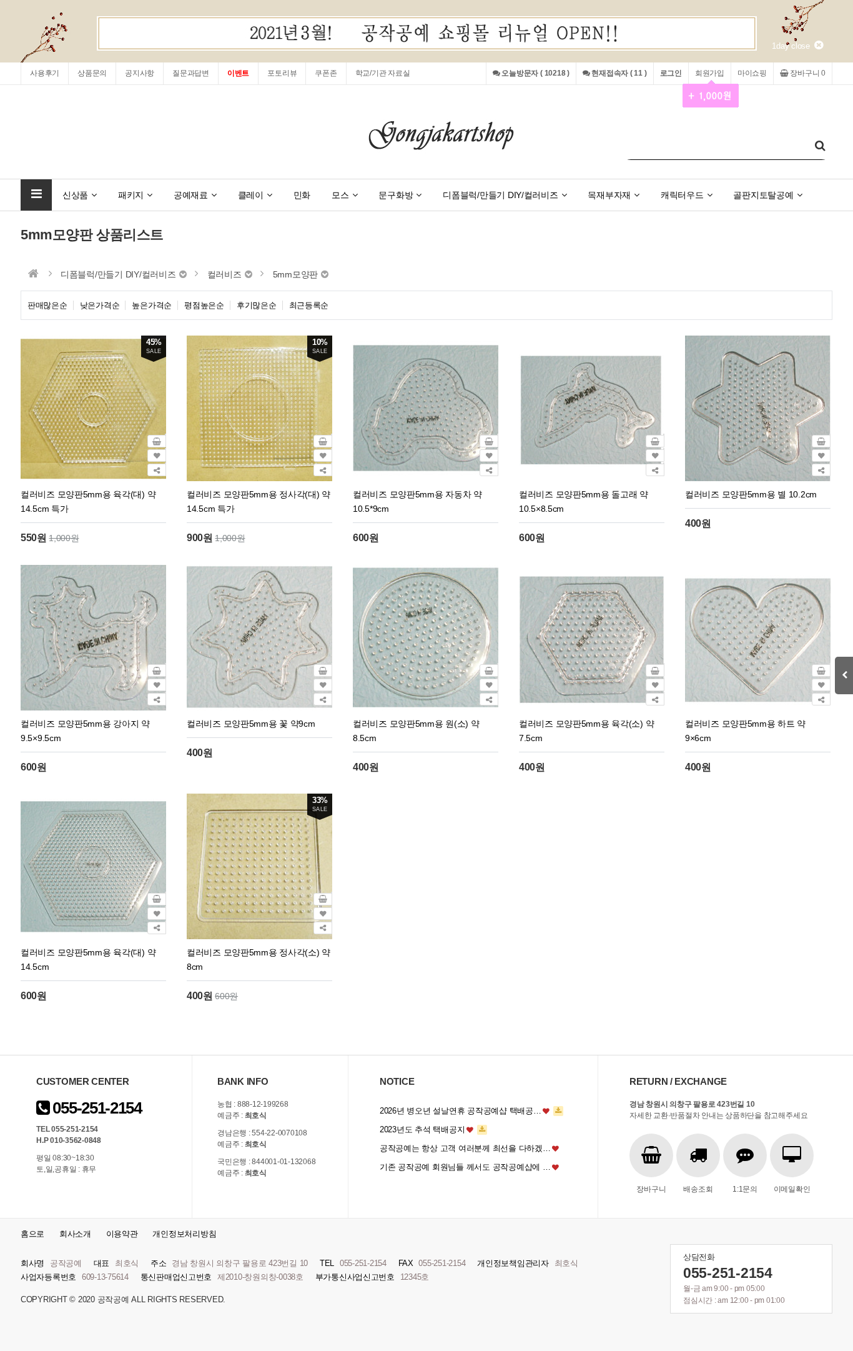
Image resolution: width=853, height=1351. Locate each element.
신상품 (75, 195)
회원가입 (709, 73)
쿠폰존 (326, 73)
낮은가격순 (100, 305)
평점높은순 (204, 305)
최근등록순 (309, 305)
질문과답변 (190, 73)
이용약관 (122, 1234)
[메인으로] (33, 273)
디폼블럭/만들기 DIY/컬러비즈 (500, 195)
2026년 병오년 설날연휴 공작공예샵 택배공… (460, 1110)
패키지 (131, 195)
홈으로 (32, 1234)
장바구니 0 (807, 73)
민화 (301, 195)
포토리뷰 (282, 73)
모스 (340, 195)
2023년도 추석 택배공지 (422, 1129)
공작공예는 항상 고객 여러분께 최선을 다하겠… (465, 1148)
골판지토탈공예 (763, 195)
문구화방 (395, 195)
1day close (793, 46)
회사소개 (75, 1234)
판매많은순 (47, 305)
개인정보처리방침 (184, 1234)
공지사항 (139, 73)
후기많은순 (257, 305)
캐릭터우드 (682, 195)
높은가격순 (152, 305)
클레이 (251, 195)
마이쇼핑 (752, 73)
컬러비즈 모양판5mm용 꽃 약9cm (251, 724)
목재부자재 (609, 195)
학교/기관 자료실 (382, 73)
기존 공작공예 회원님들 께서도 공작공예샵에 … (465, 1167)
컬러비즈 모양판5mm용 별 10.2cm (751, 494)
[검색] (820, 146)
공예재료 (191, 195)
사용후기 (44, 73)
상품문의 (92, 73)
